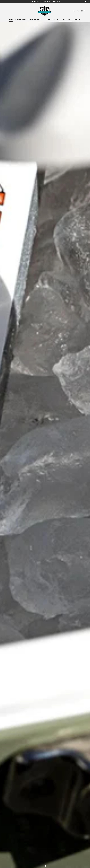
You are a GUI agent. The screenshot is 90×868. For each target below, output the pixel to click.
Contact (76, 19)
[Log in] (78, 10)
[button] (45, 866)
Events (63, 19)
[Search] (74, 10)
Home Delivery (20, 19)
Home (11, 19)
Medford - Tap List (52, 19)
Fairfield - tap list (35, 19)
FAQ (69, 19)
